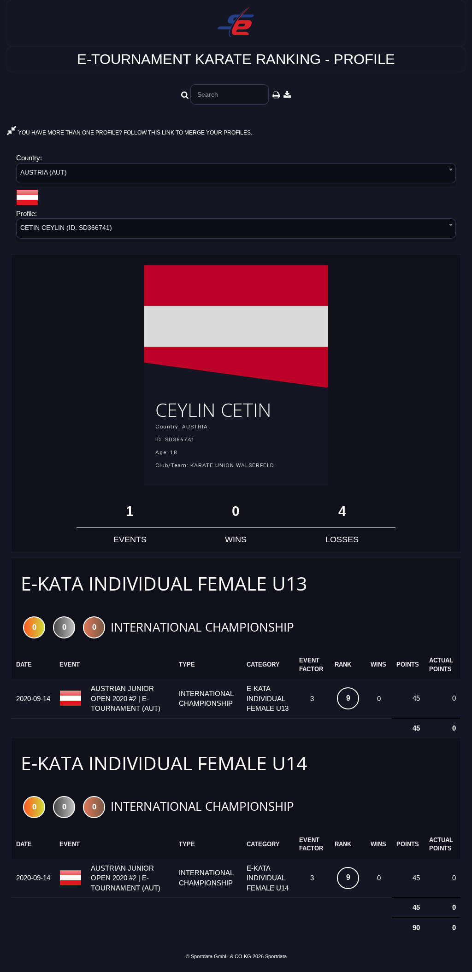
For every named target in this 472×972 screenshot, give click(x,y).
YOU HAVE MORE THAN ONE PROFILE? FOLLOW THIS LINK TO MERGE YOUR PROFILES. (134, 132)
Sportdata (276, 956)
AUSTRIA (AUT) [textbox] (43, 172)
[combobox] (236, 175)
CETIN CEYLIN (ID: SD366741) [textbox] (66, 227)
